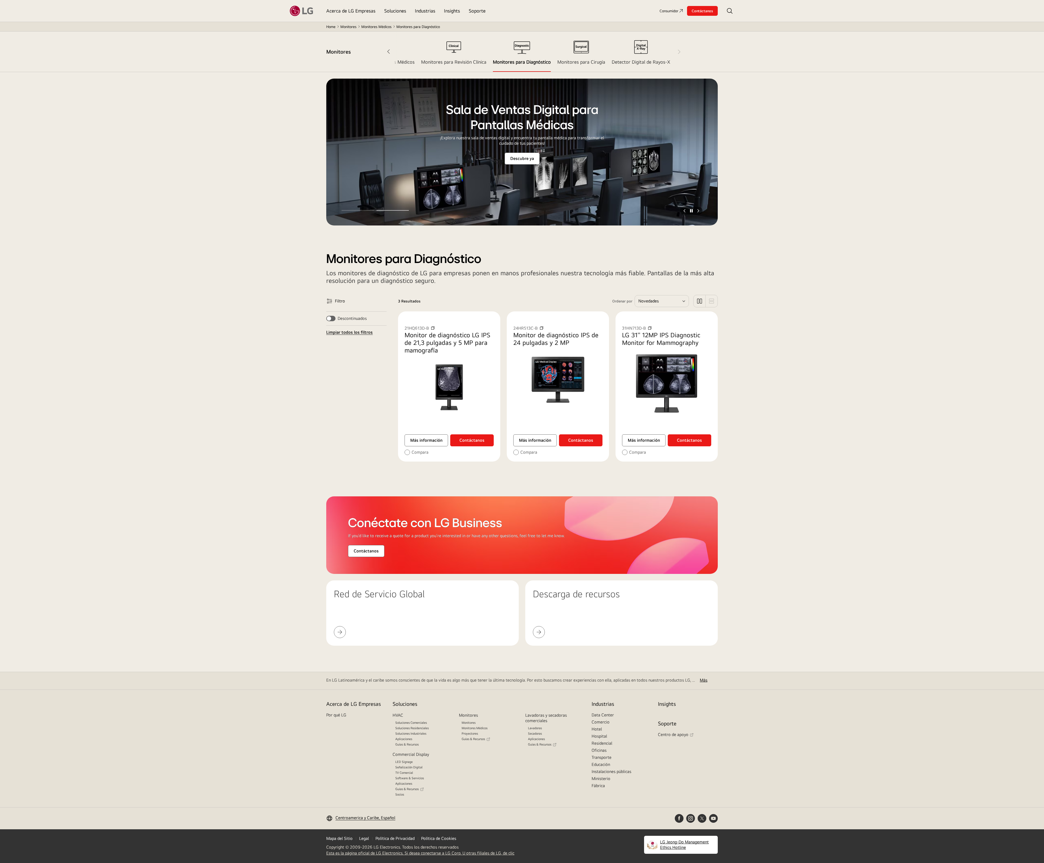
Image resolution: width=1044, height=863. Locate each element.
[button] (729, 10)
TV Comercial (404, 773)
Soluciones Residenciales (412, 728)
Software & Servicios (409, 778)
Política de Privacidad (395, 838)
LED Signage (404, 762)
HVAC (398, 715)
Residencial (602, 743)
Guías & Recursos (407, 744)
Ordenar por (622, 301)
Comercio (601, 722)
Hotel (597, 729)
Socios (399, 794)
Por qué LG (336, 714)
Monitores (348, 27)
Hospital (599, 736)
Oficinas (599, 750)
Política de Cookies (438, 838)
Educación (601, 764)
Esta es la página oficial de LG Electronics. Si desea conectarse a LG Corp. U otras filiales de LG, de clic (420, 853)
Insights (667, 704)
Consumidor (669, 11)
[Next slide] (675, 51)
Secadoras (535, 733)
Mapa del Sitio (339, 838)
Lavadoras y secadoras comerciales (546, 718)
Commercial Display (411, 754)
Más (703, 680)
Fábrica (598, 785)
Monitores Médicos (376, 27)
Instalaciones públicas (611, 771)
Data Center (603, 714)
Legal (364, 838)
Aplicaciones (403, 739)
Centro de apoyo (673, 734)
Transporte (601, 757)
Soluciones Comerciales (411, 723)
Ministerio (601, 778)
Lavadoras (535, 728)
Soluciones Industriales (410, 733)
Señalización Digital (408, 767)
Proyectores (470, 733)
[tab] (453, 51)
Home (330, 27)
